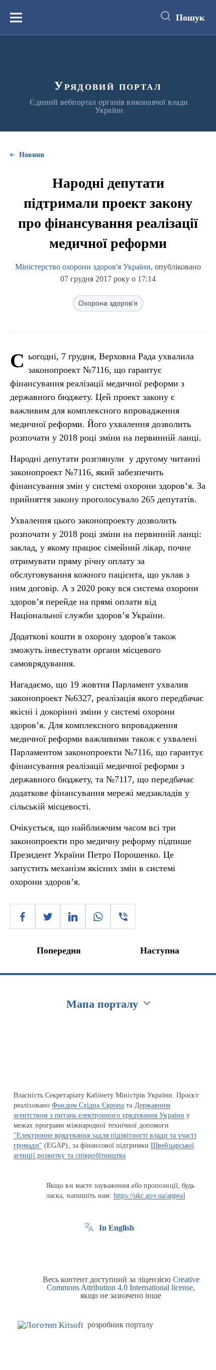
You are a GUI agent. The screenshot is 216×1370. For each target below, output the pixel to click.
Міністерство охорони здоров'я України (83, 266)
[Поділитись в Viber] (123, 916)
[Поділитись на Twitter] (48, 916)
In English (116, 1227)
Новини (31, 155)
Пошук (190, 18)
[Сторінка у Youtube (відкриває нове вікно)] (126, 1251)
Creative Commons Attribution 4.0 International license (123, 1283)
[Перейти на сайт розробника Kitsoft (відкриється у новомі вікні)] (50, 1325)
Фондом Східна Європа (88, 1105)
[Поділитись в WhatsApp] (98, 916)
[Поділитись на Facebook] (23, 916)
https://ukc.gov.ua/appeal (149, 1195)
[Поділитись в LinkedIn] (73, 916)
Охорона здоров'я (108, 303)
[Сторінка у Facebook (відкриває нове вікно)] (89, 1251)
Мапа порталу (102, 1004)
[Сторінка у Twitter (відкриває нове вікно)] (107, 1251)
